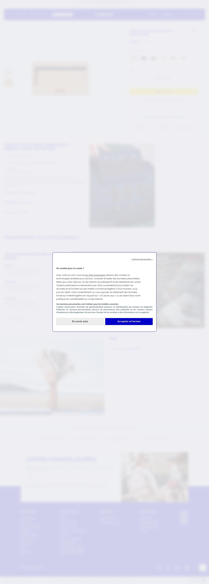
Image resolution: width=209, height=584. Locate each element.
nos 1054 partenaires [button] (94, 275)
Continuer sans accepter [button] (142, 259)
